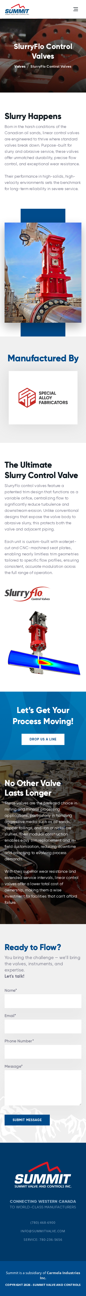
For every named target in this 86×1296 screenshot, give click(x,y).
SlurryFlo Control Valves (51, 66)
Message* (14, 1066)
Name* (11, 990)
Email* (10, 1015)
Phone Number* (19, 1041)
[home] (17, 9)
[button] (76, 9)
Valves (19, 66)
